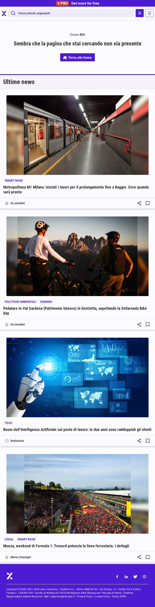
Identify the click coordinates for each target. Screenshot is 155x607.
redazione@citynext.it (62, 596)
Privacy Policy (85, 596)
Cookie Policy (102, 596)
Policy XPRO (119, 596)
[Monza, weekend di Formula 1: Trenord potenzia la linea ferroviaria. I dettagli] (77, 494)
